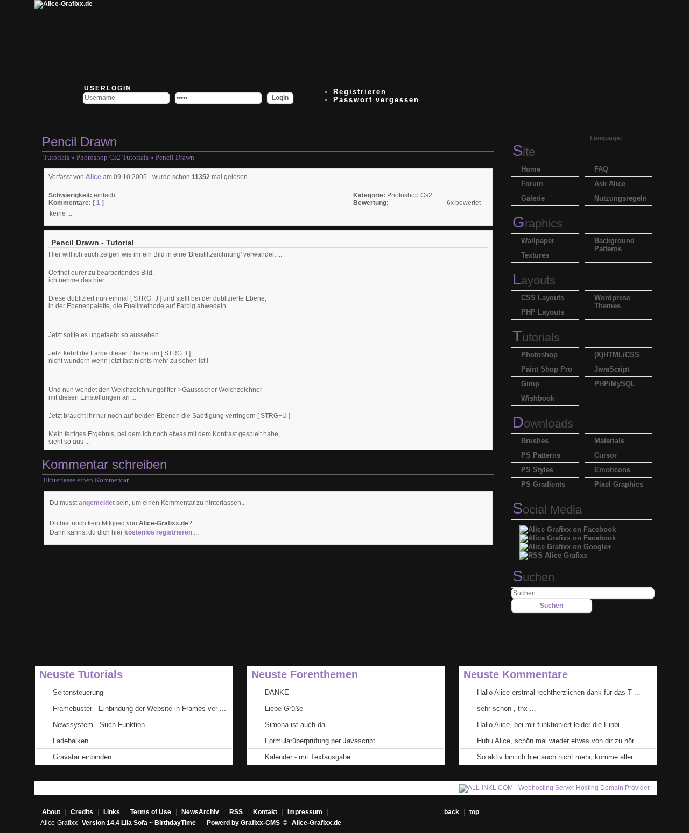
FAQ (601, 169)
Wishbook (537, 398)
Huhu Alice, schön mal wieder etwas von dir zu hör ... (560, 741)
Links (111, 812)
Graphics (537, 223)
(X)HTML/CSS (616, 355)
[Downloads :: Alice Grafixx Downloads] (270, 40)
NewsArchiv (200, 812)
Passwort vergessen (376, 100)
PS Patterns (540, 455)
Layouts (534, 280)
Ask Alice (609, 184)
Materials (609, 441)
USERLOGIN (107, 88)
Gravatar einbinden (82, 757)
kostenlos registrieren (158, 532)
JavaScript (611, 369)
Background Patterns (614, 245)
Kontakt (265, 812)
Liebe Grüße (284, 708)
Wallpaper (537, 241)
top (475, 812)
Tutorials (56, 157)
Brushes (535, 441)
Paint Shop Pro (546, 369)
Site (523, 152)
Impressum (304, 812)
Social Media (547, 509)
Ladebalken (70, 741)
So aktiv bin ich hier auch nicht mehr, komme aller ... (559, 757)
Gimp (530, 384)
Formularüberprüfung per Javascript (320, 741)
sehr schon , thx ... (506, 708)
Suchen (533, 577)
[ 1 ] (97, 203)
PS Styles (537, 470)
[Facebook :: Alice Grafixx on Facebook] (567, 526)
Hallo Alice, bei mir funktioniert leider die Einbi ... (552, 725)
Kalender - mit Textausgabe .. (311, 757)
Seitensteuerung (78, 692)
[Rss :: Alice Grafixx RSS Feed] (553, 552)
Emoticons (612, 470)
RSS (236, 812)
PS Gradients (543, 484)
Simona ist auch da (295, 725)
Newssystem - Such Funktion (99, 725)
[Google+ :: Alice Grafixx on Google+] (565, 544)
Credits (82, 812)
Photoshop (539, 355)
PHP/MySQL (614, 384)
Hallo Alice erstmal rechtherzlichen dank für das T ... (559, 692)
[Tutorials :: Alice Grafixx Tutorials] (335, 40)
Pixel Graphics (618, 484)
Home (530, 169)
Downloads (542, 423)
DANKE (277, 692)
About (51, 812)
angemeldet (97, 503)
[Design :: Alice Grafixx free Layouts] (399, 40)
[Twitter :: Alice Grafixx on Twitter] (141, 40)
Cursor (605, 455)
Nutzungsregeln (620, 198)
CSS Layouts (542, 298)
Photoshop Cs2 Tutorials (112, 157)
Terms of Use (150, 812)
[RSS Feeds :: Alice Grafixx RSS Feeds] (464, 40)
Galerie (533, 198)
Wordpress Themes (612, 302)
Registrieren (359, 92)
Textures (535, 255)
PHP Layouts (542, 312)
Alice (93, 177)
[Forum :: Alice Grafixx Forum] (205, 40)
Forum (532, 184)
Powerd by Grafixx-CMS (243, 823)
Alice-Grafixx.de (316, 823)
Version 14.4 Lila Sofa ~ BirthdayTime (140, 823)
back (451, 812)
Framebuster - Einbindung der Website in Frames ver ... (139, 708)
